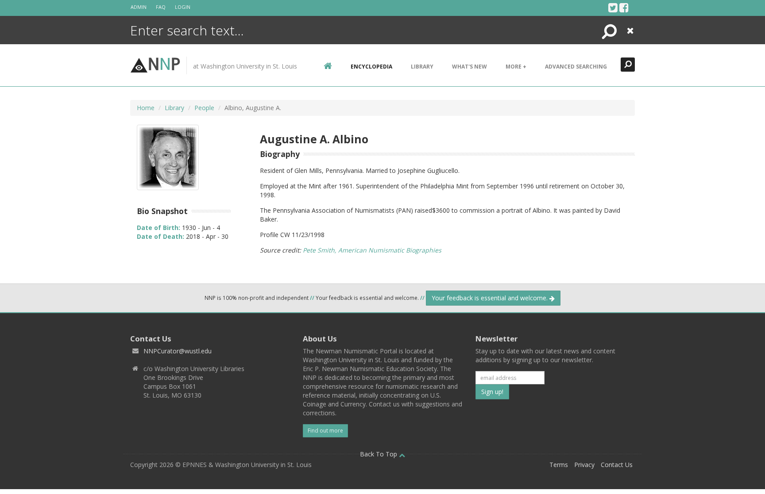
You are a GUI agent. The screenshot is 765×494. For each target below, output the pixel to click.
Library (422, 66)
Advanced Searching (576, 66)
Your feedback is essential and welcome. (490, 298)
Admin (139, 7)
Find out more (325, 430)
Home (146, 107)
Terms (558, 464)
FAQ (161, 7)
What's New (469, 66)
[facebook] (624, 7)
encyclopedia (371, 66)
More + (516, 66)
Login (182, 7)
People (204, 107)
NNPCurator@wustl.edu (177, 351)
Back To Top (379, 454)
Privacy (584, 464)
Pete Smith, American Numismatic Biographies (372, 250)
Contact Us (617, 464)
